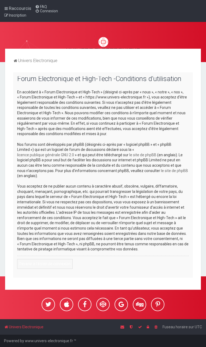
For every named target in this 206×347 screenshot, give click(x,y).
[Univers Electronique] (103, 43)
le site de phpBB (142, 155)
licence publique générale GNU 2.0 (45, 155)
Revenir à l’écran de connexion (45, 264)
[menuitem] (41, 7)
